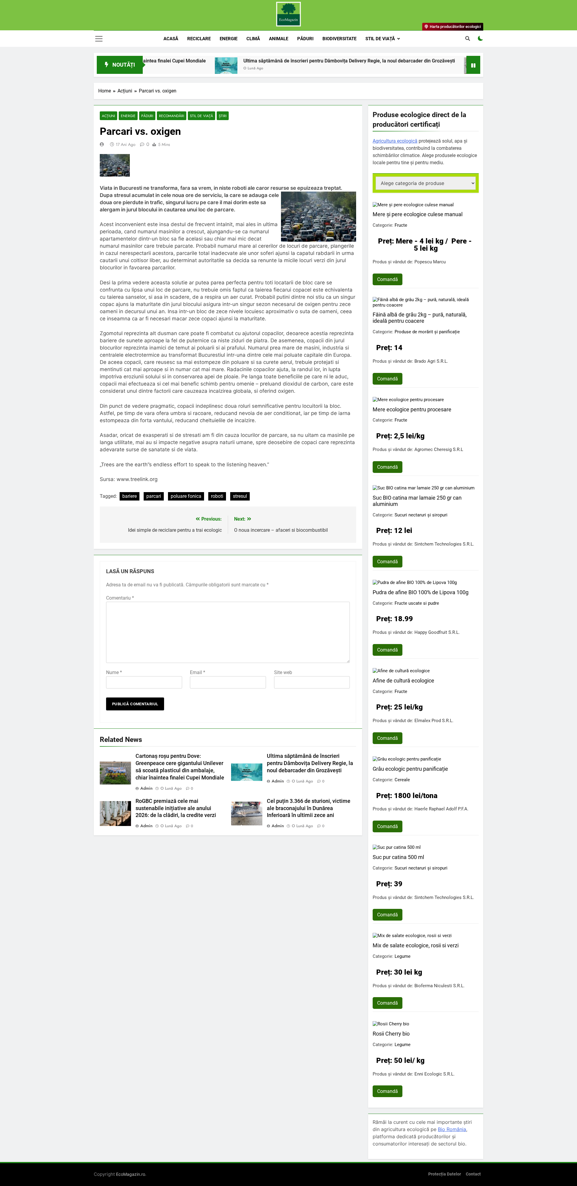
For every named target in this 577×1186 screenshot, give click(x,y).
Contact (473, 1174)
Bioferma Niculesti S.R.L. (439, 985)
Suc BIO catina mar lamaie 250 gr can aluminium (417, 501)
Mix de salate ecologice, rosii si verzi (416, 945)
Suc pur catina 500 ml (398, 857)
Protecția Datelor (444, 1174)
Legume (403, 956)
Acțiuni (108, 115)
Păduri (305, 38)
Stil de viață (380, 38)
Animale (278, 38)
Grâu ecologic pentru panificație (410, 769)
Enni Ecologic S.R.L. (434, 1074)
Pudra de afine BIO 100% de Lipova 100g (421, 592)
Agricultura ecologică (395, 141)
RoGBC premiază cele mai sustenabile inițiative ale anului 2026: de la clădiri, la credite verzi (176, 808)
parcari (153, 496)
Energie (228, 38)
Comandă (387, 279)
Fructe (401, 225)
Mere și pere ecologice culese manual (418, 214)
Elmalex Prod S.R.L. (433, 720)
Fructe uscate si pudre (417, 603)
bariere (129, 496)
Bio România (452, 1129)
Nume (114, 672)
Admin (146, 788)
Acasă (170, 38)
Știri (223, 115)
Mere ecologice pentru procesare (412, 409)
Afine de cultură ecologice (403, 680)
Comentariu (120, 598)
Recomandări (171, 115)
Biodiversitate (339, 38)
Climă (253, 38)
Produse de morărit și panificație (427, 331)
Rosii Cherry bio (391, 1033)
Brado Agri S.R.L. (431, 361)
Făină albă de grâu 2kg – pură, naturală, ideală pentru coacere (420, 317)
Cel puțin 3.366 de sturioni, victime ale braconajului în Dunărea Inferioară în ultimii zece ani (308, 808)
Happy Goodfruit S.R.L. (437, 632)
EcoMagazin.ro (130, 1174)
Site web (283, 672)
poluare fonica (186, 496)
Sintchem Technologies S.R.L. (444, 544)
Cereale (402, 779)
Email (197, 672)
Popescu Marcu (430, 262)
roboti (217, 496)
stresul (240, 496)
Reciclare (199, 38)
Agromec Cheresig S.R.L (438, 449)
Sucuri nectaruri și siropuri (421, 515)
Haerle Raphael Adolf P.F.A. (441, 809)
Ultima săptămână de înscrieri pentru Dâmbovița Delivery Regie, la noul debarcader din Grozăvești (311, 61)
